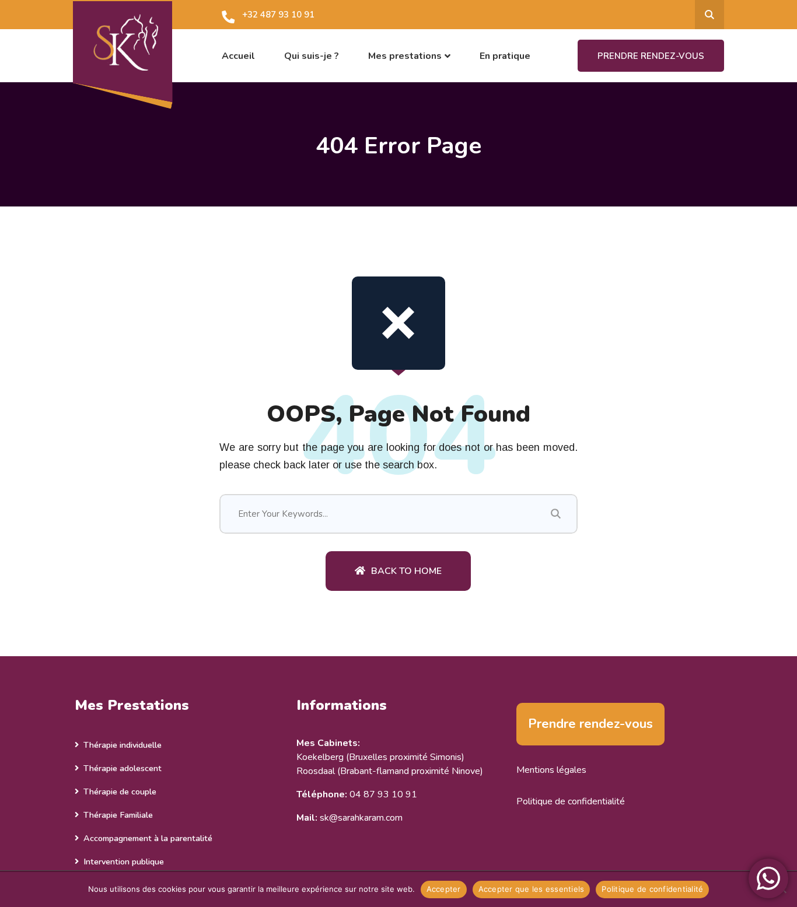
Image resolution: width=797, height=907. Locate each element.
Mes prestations (405, 56)
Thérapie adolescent (122, 768)
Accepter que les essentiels (531, 889)
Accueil (238, 56)
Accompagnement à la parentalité (147, 838)
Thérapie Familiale (118, 815)
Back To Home (406, 571)
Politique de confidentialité (570, 801)
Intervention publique (123, 861)
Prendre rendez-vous (650, 56)
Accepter (444, 889)
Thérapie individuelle (122, 745)
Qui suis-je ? (311, 56)
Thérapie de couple (119, 791)
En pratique (505, 56)
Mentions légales (551, 770)
